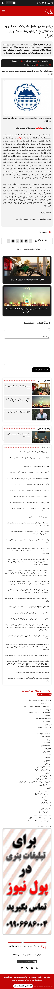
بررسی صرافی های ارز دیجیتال (40, 818)
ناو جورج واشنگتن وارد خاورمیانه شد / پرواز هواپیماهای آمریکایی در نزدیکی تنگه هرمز (30, 532)
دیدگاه (46, 337)
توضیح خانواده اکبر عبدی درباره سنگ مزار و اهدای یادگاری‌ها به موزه (27, 541)
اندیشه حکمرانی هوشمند (42, 778)
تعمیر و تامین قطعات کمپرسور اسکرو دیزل (35, 781)
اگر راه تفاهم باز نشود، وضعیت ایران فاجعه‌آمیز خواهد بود (29, 472)
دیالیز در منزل (46, 809)
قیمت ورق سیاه (45, 800)
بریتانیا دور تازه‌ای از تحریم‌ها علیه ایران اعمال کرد (32, 672)
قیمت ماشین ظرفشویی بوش (40, 712)
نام (48, 328)
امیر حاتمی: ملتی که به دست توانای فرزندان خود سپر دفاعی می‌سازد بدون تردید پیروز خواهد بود (28, 591)
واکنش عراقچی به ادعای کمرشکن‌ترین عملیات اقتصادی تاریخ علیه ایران (27, 599)
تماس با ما (27, 954)
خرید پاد (48, 739)
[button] (2, 3)
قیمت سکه (47, 721)
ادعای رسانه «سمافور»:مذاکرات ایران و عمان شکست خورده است (27, 655)
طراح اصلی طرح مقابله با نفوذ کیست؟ (17, 412)
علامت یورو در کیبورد (43, 718)
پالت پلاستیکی (46, 803)
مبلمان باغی (47, 751)
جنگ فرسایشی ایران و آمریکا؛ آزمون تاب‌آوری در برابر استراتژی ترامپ (28, 679)
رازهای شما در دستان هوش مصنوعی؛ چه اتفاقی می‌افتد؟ (29, 619)
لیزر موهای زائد (45, 703)
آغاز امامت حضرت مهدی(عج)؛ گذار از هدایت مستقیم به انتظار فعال (18, 400)
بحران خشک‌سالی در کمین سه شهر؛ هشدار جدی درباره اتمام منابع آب (28, 637)
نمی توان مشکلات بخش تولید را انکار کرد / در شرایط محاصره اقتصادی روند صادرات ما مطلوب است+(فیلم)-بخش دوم (28, 582)
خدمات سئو (32, 700)
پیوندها (16, 954)
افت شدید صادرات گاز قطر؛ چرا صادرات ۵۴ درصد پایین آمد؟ (29, 607)
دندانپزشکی (46, 742)
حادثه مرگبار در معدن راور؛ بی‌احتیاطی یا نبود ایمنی (31, 613)
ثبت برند (48, 754)
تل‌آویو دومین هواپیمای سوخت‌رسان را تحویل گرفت (31, 484)
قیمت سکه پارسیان (44, 766)
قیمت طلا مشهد (45, 736)
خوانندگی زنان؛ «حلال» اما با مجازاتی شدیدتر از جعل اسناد (29, 490)
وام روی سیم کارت (44, 733)
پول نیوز (39, 128)
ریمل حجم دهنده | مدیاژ (42, 815)
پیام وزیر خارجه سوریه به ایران (39, 517)
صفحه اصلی (48, 71)
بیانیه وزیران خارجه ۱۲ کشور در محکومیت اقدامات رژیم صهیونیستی (30, 509)
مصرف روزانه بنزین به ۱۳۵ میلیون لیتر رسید (17, 387)
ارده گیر (48, 730)
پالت (49, 806)
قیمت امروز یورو (45, 785)
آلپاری (49, 787)
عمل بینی (47, 772)
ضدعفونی (47, 760)
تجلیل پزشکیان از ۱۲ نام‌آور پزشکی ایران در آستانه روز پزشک (28, 502)
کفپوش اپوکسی (45, 790)
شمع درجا (48, 709)
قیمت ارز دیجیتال (45, 745)
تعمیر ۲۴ (48, 748)
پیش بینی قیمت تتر (44, 727)
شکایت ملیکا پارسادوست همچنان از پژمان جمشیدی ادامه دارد (27, 478)
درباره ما (38, 954)
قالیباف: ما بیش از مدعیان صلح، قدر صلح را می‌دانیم (31, 496)
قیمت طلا (48, 715)
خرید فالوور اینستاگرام (43, 769)
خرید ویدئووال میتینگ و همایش (39, 821)
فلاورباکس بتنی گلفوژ (43, 794)
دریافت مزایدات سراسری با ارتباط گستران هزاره (34, 706)
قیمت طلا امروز (45, 797)
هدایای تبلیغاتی (45, 775)
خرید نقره (48, 724)
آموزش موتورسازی (44, 812)
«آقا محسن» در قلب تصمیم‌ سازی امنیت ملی (18, 435)
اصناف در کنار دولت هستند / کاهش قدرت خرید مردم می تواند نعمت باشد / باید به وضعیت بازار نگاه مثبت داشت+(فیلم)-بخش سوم (27, 551)
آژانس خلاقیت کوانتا (22, 985)
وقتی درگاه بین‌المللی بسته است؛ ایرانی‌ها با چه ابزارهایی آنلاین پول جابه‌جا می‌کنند (27, 524)
